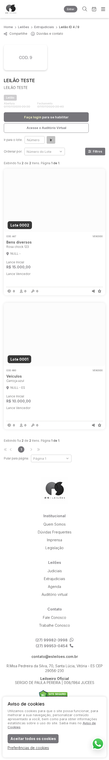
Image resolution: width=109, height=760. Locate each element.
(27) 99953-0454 (52, 646)
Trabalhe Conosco (54, 625)
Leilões (23, 27)
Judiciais (54, 571)
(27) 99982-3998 (51, 640)
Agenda (54, 586)
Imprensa (54, 540)
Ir (51, 140)
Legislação (54, 548)
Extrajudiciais (44, 27)
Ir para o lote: (13, 140)
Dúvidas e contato (50, 33)
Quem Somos (54, 524)
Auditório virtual (54, 594)
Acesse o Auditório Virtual (46, 128)
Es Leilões (15, 9)
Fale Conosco (54, 617)
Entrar (70, 9)
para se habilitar (46, 117)
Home (8, 27)
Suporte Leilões (53, 695)
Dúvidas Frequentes (54, 532)
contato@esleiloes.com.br (54, 656)
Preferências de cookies (28, 748)
